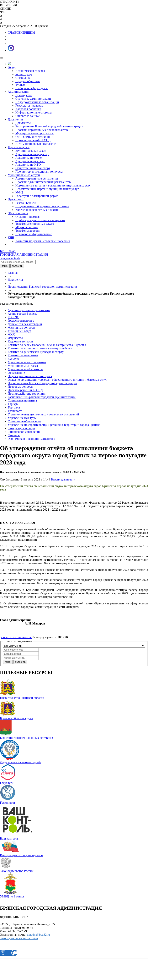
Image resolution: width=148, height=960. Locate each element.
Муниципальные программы (34, 133)
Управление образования (24, 421)
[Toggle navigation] (1, 57)
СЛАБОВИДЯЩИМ (21, 32)
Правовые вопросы (20, 386)
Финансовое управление (24, 431)
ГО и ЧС (13, 317)
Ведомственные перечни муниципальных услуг (47, 189)
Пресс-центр (16, 199)
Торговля (14, 407)
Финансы (14, 435)
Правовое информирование (33, 234)
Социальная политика (22, 400)
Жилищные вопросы (21, 327)
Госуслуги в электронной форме (36, 195)
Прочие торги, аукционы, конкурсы (39, 171)
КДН (11, 237)
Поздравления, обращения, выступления (42, 206)
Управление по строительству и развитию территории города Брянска (54, 424)
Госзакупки (7, 802)
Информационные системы (33, 112)
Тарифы (13, 404)
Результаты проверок (29, 105)
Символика (22, 77)
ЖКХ (11, 334)
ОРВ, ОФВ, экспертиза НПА (34, 136)
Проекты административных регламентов (43, 182)
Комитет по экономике (23, 355)
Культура (13, 358)
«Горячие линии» (26, 227)
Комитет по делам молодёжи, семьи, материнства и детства (47, 345)
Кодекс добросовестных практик (37, 209)
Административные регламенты (36, 178)
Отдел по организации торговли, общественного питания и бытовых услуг (57, 379)
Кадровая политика (28, 109)
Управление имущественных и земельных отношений (43, 414)
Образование (16, 372)
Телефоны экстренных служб (34, 223)
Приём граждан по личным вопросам (40, 220)
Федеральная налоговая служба (20, 762)
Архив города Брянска (22, 313)
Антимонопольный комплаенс (35, 143)
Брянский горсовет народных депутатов (26, 737)
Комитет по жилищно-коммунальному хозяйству (40, 348)
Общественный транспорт (32, 168)
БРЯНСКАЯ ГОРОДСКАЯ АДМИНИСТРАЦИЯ (24, 254)
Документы (15, 119)
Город (11, 67)
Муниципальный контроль (25, 369)
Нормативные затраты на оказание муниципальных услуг (53, 185)
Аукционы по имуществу (32, 154)
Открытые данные (27, 116)
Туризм (20, 84)
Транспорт (15, 411)
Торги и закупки (18, 147)
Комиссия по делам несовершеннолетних (42, 241)
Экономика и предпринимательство (31, 438)
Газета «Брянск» (26, 202)
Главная (13, 272)
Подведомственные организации (37, 102)
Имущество (15, 338)
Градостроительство (21, 320)
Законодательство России (17, 871)
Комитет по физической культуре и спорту (36, 351)
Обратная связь (18, 213)
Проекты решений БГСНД (32, 140)
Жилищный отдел (19, 331)
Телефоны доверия (27, 230)
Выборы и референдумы (31, 88)
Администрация (18, 91)
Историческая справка (30, 70)
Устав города (23, 74)
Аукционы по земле (28, 157)
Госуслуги (6, 783)
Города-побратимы (27, 81)
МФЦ (19, 192)
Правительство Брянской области (22, 697)
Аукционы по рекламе (30, 161)
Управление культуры (22, 417)
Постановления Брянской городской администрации (42, 286)
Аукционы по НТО (28, 164)
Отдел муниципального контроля (30, 376)
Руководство (23, 95)
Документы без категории (25, 324)
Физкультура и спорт (21, 428)
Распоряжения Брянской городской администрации (49, 126)
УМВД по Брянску (12, 896)
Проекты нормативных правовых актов (41, 129)
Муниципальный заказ (30, 150)
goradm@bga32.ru (38, 934)
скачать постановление (16, 637)
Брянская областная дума (16, 718)
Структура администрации (33, 98)
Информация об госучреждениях (21, 855)
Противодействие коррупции (27, 393)
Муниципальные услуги (24, 175)
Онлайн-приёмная (27, 216)
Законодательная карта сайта (19, 938)
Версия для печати (63, 479)
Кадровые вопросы (20, 341)
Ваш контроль (9, 838)
